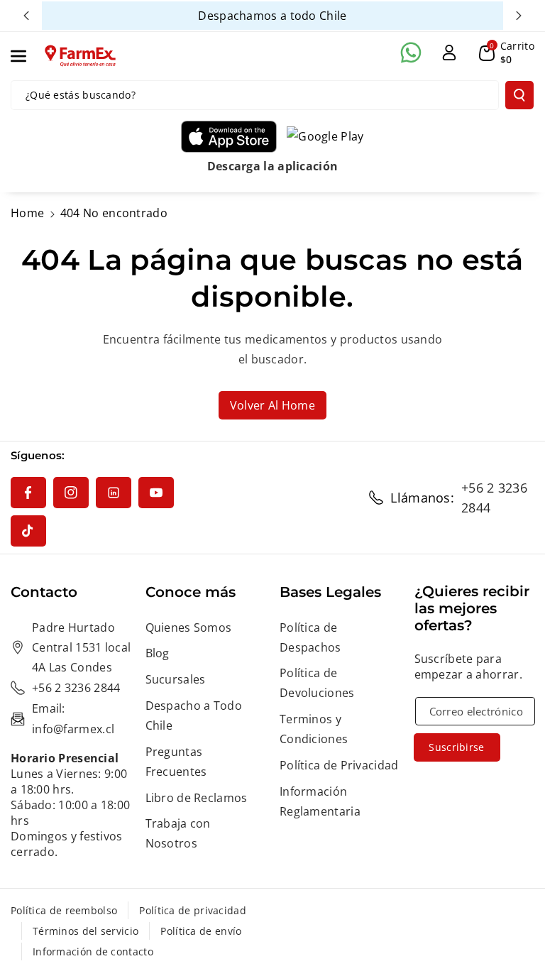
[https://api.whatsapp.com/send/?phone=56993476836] (410, 52)
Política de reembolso (64, 910)
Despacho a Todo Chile (194, 715)
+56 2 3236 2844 (494, 497)
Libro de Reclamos (196, 798)
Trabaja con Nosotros (178, 833)
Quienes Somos (188, 627)
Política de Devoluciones (317, 683)
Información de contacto (93, 951)
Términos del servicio (85, 931)
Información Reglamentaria (320, 801)
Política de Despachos (310, 637)
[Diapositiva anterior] (26, 15)
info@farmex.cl (73, 729)
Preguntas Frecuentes (176, 761)
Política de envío (200, 931)
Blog (157, 653)
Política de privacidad (192, 910)
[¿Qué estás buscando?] (519, 95)
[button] (26, 56)
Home (27, 213)
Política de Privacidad (339, 765)
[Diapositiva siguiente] (518, 15)
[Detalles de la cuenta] (449, 52)
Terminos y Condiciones (314, 729)
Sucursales (175, 679)
